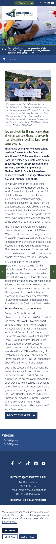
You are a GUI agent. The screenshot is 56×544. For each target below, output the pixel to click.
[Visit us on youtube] (52, 3)
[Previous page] (3, 272)
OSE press (12, 440)
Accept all (27, 537)
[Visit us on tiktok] (45, 3)
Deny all (10, 537)
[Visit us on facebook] (37, 3)
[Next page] (53, 272)
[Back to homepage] (19, 13)
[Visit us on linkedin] (48, 3)
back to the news (18, 415)
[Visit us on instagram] (41, 3)
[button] (51, 12)
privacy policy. (9, 521)
